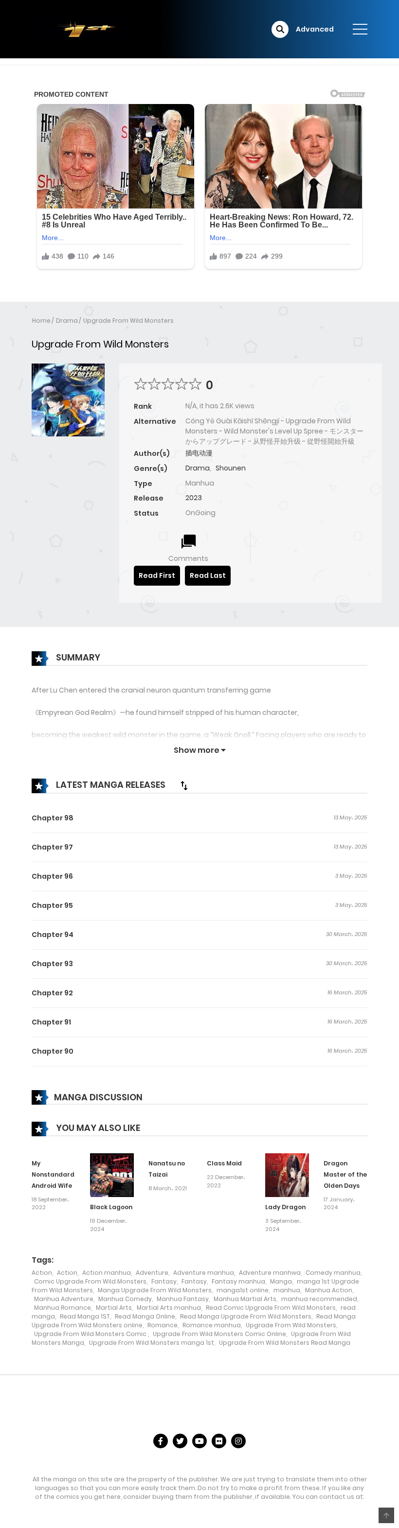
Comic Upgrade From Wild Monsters (90, 1281)
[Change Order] (184, 785)
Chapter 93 (52, 964)
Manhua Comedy (125, 1299)
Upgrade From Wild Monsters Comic (91, 1334)
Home (41, 320)
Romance (162, 1325)
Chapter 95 (52, 905)
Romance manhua (211, 1325)
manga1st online (243, 1290)
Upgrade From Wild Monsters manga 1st (151, 1342)
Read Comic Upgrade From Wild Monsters (271, 1307)
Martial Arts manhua (169, 1307)
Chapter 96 (52, 876)
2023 (193, 498)
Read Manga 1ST (85, 1316)
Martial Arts (114, 1307)
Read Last (208, 575)
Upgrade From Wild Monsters (128, 320)
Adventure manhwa (270, 1272)
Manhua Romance (62, 1307)
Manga (281, 1281)
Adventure (152, 1272)
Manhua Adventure (63, 1299)
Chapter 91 (51, 1022)
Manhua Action (328, 1290)
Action (42, 1272)
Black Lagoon (111, 1207)
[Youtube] (199, 1441)
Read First (157, 575)
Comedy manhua (333, 1272)
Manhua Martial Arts (245, 1299)
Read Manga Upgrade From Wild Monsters (245, 1316)
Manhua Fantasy (183, 1299)
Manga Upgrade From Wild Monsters (155, 1290)
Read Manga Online (145, 1316)
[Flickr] (219, 1441)
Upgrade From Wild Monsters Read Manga (284, 1342)
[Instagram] (238, 1441)
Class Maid (224, 1163)
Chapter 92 (52, 993)
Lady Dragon (285, 1207)
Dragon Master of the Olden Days (345, 1174)
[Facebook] (160, 1441)
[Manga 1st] (80, 29)
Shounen (231, 468)
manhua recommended (319, 1299)
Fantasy (164, 1281)
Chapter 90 (52, 1051)
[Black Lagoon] (112, 1175)
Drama (67, 320)
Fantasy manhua (238, 1281)
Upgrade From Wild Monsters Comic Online (219, 1334)
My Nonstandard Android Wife (53, 1174)
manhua (286, 1290)
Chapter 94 (52, 934)
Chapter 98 (52, 818)
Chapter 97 (52, 847)
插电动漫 (199, 453)
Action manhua (106, 1272)
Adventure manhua (203, 1272)
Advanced (315, 29)
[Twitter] (180, 1441)
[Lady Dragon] (287, 1175)
